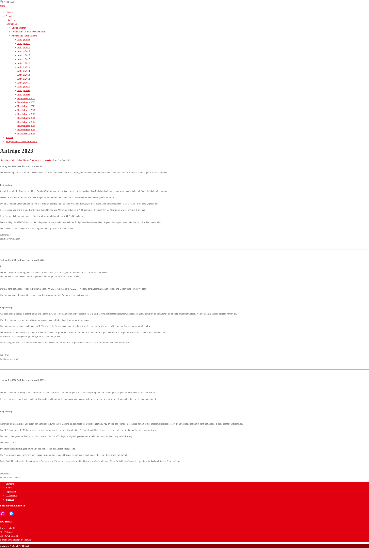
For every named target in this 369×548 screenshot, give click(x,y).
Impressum (11, 491)
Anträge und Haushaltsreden (24, 35)
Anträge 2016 (23, 63)
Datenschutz (11, 495)
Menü (2, 6)
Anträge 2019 (23, 51)
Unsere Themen (19, 28)
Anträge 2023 (23, 39)
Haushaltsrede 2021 (26, 106)
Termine (9, 137)
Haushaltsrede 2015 (26, 129)
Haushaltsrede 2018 (26, 118)
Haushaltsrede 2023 (26, 98)
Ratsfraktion (11, 24)
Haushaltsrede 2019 (26, 114)
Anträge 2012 (23, 79)
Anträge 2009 (23, 90)
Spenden (10, 499)
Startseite (10, 12)
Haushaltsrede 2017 (26, 122)
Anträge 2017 (23, 59)
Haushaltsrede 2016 (26, 126)
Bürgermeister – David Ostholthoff (21, 141)
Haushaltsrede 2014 (26, 133)
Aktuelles (10, 16)
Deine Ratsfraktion (19, 160)
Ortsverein (10, 20)
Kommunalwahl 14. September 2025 (28, 31)
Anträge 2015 (23, 67)
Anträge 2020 (23, 47)
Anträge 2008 (23, 94)
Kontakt (9, 487)
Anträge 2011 (23, 82)
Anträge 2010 (23, 86)
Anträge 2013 (23, 75)
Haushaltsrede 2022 (26, 102)
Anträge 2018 (23, 55)
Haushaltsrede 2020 (26, 110)
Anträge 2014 (23, 71)
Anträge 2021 (23, 43)
